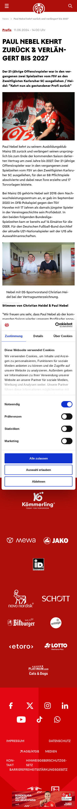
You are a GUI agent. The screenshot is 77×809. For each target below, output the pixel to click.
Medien (51, 751)
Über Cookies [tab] (63, 335)
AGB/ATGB (31, 751)
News (5, 18)
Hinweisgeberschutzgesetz (46, 762)
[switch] (66, 416)
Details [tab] (38, 335)
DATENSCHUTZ (60, 741)
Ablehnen (38, 481)
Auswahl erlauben (38, 470)
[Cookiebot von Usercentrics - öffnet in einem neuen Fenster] (55, 325)
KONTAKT (10, 762)
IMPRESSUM (15, 741)
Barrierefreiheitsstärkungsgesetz (38, 769)
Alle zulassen (38, 458)
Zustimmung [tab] (14, 335)
